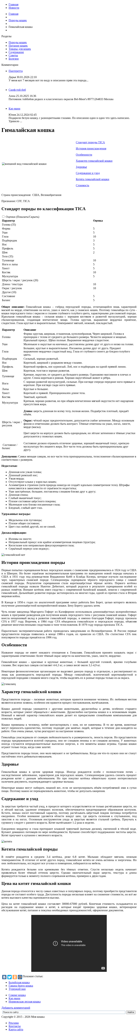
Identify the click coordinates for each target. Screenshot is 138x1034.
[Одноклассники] (15, 977)
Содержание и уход (88, 173)
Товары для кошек (20, 48)
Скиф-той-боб (17, 89)
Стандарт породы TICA (90, 142)
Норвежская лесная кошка (25, 1001)
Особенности (84, 154)
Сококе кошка (17, 995)
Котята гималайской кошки (92, 179)
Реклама (14, 1022)
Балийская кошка (19, 982)
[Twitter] (9, 977)
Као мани (14, 108)
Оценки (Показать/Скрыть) (22, 216)
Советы (13, 55)
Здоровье (81, 166)
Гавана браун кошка (21, 985)
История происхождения (91, 148)
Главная (13, 4)
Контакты (15, 1026)
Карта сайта (16, 1029)
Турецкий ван (17, 988)
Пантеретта (16, 70)
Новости (14, 7)
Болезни (14, 58)
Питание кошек (18, 45)
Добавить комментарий (15, 1007)
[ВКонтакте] (4, 977)
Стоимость (82, 185)
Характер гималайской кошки (94, 160)
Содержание (16, 52)
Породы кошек (18, 20)
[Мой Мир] (20, 977)
